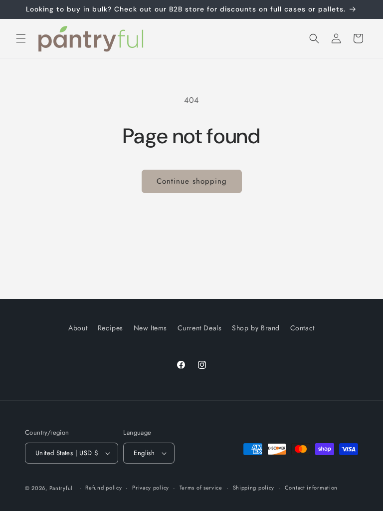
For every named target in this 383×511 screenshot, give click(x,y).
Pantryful (61, 488)
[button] (21, 38)
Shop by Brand (256, 328)
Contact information (311, 488)
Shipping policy (254, 488)
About (77, 328)
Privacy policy (150, 488)
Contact (302, 328)
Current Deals (200, 328)
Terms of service (201, 488)
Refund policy (103, 488)
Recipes (110, 328)
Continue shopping (192, 181)
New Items (150, 328)
